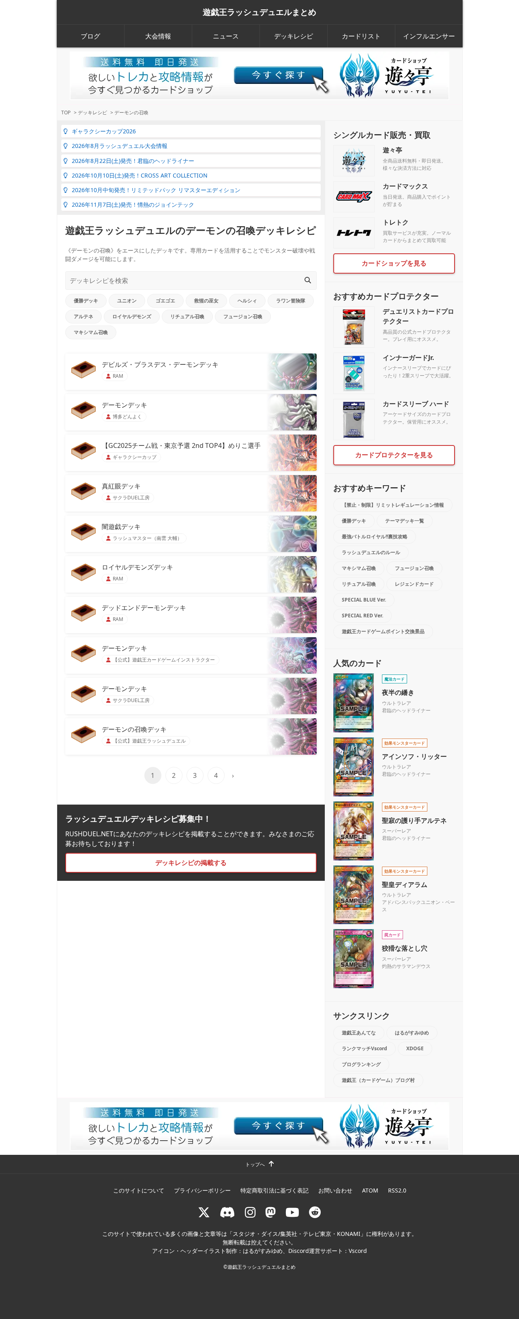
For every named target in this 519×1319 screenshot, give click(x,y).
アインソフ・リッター (414, 756)
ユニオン (127, 300)
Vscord (358, 1251)
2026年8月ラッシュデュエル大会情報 (119, 146)
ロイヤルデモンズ (131, 316)
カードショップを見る (394, 263)
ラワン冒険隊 (290, 300)
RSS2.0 (397, 1190)
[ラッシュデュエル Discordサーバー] (227, 1212)
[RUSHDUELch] (292, 1212)
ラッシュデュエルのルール (371, 552)
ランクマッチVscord (364, 1048)
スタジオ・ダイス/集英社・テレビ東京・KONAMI (296, 1234)
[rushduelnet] (250, 1212)
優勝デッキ (86, 300)
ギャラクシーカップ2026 (104, 131)
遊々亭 (392, 150)
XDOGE (415, 1048)
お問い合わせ (335, 1190)
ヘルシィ (247, 300)
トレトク (396, 222)
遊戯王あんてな (359, 1032)
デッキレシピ (293, 36)
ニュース (226, 36)
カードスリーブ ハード (416, 403)
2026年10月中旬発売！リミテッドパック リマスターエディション (156, 190)
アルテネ (83, 316)
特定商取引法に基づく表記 (274, 1190)
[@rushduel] (204, 1212)
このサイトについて (138, 1190)
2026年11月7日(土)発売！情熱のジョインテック (133, 204)
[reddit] (315, 1212)
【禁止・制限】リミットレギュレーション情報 (393, 504)
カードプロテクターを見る (394, 454)
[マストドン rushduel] (270, 1212)
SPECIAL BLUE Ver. (364, 599)
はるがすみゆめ (412, 1032)
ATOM (370, 1190)
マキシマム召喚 (91, 332)
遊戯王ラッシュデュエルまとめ (259, 12)
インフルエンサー (429, 36)
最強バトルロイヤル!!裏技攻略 (374, 536)
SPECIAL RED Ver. (362, 615)
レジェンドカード (414, 583)
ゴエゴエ (165, 300)
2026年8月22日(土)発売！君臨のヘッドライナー (133, 161)
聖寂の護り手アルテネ (414, 820)
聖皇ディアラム (404, 884)
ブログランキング (361, 1064)
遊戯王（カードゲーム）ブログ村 (378, 1080)
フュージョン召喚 (242, 316)
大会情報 (158, 36)
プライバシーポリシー (202, 1190)
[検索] (308, 280)
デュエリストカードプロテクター (418, 316)
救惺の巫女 (206, 300)
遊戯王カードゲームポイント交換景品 (383, 631)
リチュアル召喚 (187, 316)
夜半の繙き (398, 692)
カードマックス (405, 186)
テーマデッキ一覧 (404, 520)
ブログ (90, 36)
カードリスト (361, 36)
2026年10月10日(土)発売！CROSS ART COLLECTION (140, 175)
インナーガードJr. (408, 357)
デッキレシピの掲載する (191, 862)
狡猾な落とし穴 (404, 948)
